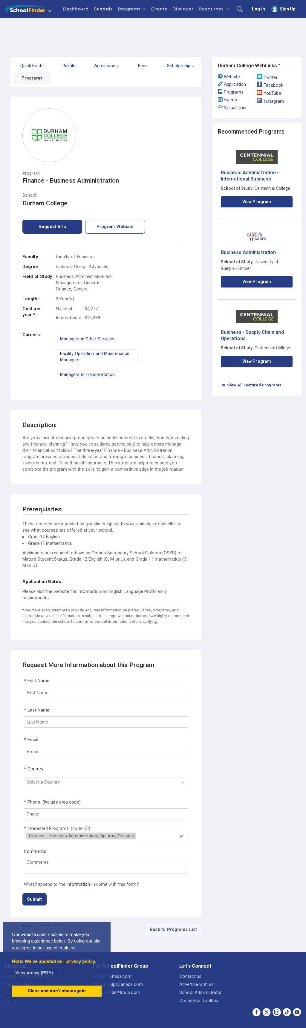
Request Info (52, 226)
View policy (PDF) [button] (34, 972)
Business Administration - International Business (250, 175)
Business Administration (248, 252)
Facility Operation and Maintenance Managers (94, 356)
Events (230, 100)
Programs (234, 92)
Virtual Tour (235, 107)
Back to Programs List (173, 929)
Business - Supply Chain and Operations (252, 335)
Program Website (115, 226)
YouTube (272, 93)
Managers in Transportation (87, 374)
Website (232, 76)
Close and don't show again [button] (57, 991)
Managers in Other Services (87, 339)
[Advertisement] (153, 34)
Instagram (274, 101)
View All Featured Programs (251, 385)
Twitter (271, 77)
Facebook (273, 85)
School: (29, 195)
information (78, 884)
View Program (256, 201)
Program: (31, 173)
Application (235, 84)
